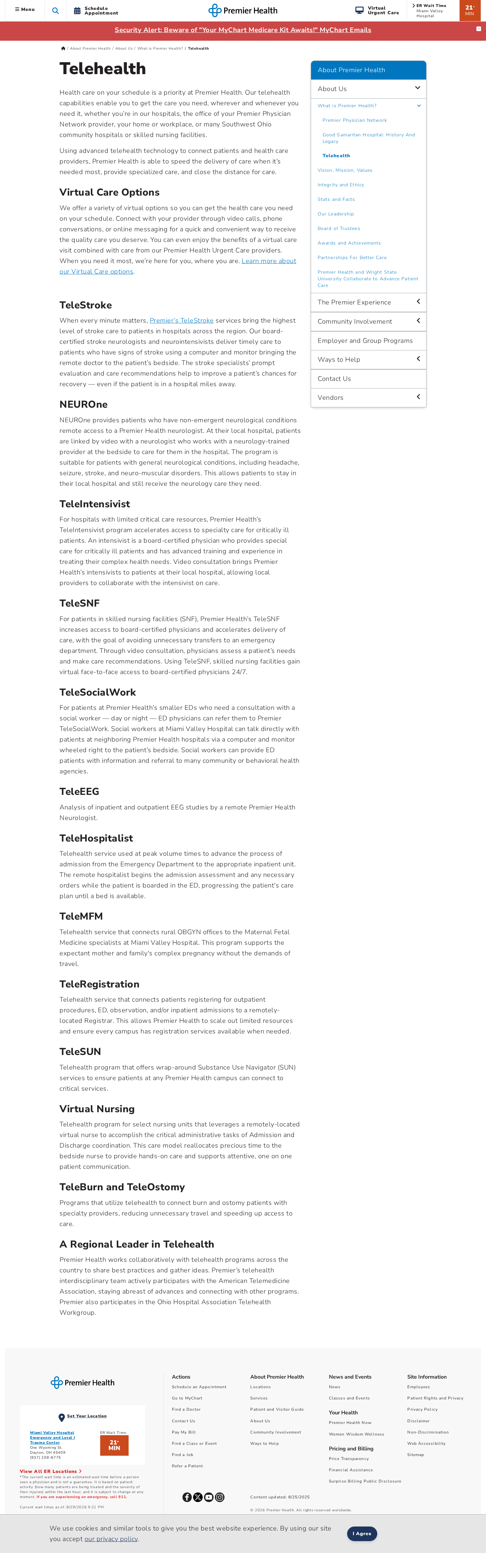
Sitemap (415, 1454)
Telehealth (336, 156)
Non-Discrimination (428, 1432)
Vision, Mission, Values (345, 170)
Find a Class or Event (194, 1443)
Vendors (331, 397)
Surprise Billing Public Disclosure (365, 1481)
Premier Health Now (350, 1422)
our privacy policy (111, 1538)
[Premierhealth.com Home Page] (63, 48)
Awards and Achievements (349, 243)
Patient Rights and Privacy (435, 1398)
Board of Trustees (339, 228)
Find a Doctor (186, 1409)
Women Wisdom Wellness (357, 1434)
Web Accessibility (426, 1443)
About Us (124, 48)
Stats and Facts (336, 199)
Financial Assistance (351, 1470)
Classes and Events (349, 1398)
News (335, 1387)
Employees (418, 1387)
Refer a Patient (187, 1466)
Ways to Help (339, 359)
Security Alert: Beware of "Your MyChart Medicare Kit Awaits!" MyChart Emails (243, 29)
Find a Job (182, 1454)
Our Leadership (336, 214)
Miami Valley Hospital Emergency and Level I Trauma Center (52, 1437)
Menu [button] (27, 9)
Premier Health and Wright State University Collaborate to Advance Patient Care (368, 279)
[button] (56, 10)
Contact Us (334, 378)
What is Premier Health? (160, 48)
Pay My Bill (184, 1432)
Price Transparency (349, 1458)
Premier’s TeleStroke (182, 320)
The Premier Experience (354, 302)
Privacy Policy (422, 1409)
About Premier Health (90, 48)
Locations (260, 1387)
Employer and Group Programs (365, 340)
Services (259, 1398)
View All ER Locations (49, 1471)
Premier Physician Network (355, 120)
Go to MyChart (187, 1398)
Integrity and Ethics (341, 185)
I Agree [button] (362, 1533)
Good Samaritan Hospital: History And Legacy (369, 138)
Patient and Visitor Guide (277, 1409)
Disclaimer (418, 1421)
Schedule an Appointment (199, 1387)
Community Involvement (355, 321)
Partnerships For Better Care (352, 257)
